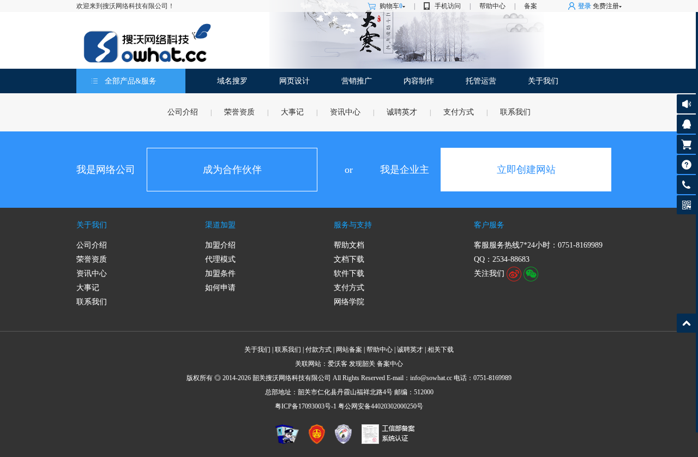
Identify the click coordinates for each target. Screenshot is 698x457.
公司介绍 (182, 112)
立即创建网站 (526, 169)
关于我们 (543, 81)
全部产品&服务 (131, 81)
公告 (686, 103)
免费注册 (606, 6)
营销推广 (356, 81)
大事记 (292, 112)
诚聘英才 (402, 112)
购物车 (391, 6)
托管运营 (481, 81)
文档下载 (349, 259)
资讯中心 (345, 112)
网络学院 (349, 302)
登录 (584, 6)
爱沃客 (337, 364)
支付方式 (458, 112)
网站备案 (349, 349)
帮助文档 (349, 245)
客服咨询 (686, 124)
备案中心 (390, 364)
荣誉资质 (239, 112)
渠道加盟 (220, 225)
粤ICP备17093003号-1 (305, 406)
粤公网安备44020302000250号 (380, 406)
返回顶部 (686, 323)
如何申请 (220, 288)
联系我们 (515, 112)
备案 (530, 6)
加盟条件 (220, 273)
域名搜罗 (232, 81)
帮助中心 (492, 6)
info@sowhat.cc (431, 378)
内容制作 (419, 81)
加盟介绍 (220, 245)
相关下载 (441, 349)
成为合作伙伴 (232, 169)
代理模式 (220, 259)
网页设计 (294, 81)
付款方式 (318, 349)
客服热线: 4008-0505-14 (684, 187)
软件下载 (349, 273)
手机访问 (448, 6)
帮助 (686, 164)
